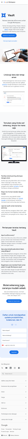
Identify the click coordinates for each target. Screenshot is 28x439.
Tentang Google (17, 429)
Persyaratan (9, 429)
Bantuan (12, 431)
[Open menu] (2, 2)
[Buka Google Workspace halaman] (9, 2)
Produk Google (5, 431)
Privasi (2, 429)
